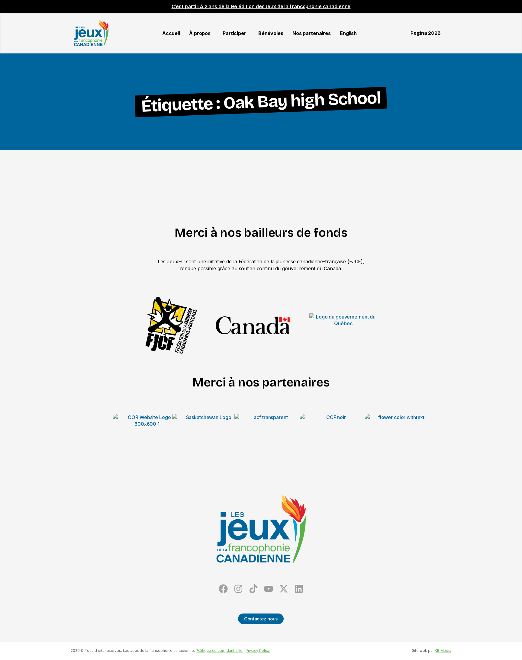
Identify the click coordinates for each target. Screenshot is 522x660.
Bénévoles (270, 33)
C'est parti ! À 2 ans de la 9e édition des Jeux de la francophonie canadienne (261, 6)
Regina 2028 (426, 33)
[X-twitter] (283, 588)
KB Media (443, 650)
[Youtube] (268, 588)
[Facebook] (223, 588)
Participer (234, 33)
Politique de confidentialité (219, 650)
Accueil (171, 33)
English (348, 33)
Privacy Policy (258, 650)
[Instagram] (238, 588)
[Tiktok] (253, 588)
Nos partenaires (311, 33)
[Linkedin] (298, 588)
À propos (200, 33)
